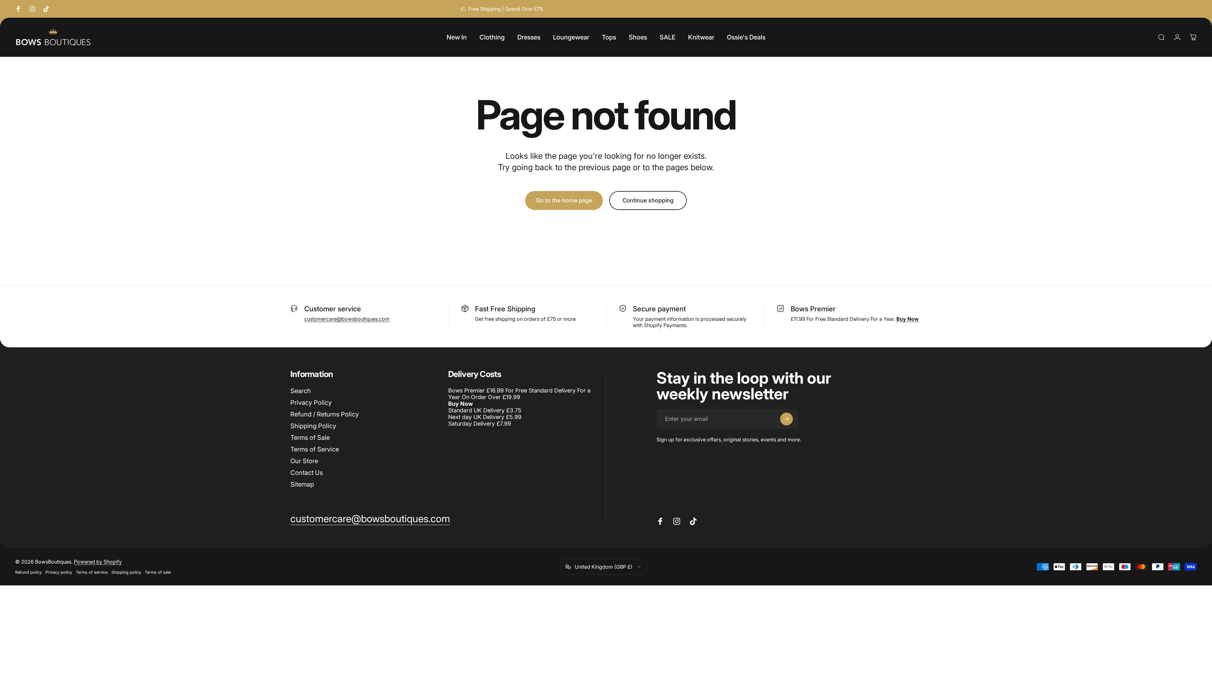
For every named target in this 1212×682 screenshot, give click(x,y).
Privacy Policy (311, 402)
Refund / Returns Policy (324, 414)
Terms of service (92, 572)
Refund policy (28, 572)
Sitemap (302, 484)
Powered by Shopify (98, 562)
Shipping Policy (313, 426)
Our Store (304, 461)
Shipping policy (126, 572)
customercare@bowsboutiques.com (346, 319)
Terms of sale (158, 572)
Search (300, 391)
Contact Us (306, 472)
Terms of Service (314, 449)
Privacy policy (58, 572)
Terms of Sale (310, 437)
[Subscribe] (786, 419)
